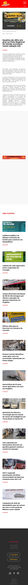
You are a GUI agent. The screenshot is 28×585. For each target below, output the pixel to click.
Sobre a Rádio (14, 545)
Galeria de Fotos (14, 548)
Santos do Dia (14, 583)
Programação (14, 546)
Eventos (14, 579)
